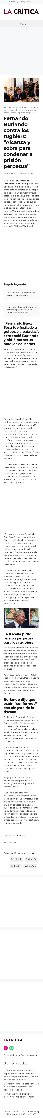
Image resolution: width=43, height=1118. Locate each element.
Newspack (12, 1114)
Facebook (16, 859)
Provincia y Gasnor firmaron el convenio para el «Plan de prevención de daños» (21, 310)
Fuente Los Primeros (14, 835)
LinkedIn (15, 866)
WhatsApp (30, 866)
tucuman (12, 842)
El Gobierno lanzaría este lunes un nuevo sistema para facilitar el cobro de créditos (21, 1087)
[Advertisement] (21, 50)
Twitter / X (31, 859)
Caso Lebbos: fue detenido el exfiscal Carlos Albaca (21, 294)
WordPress (24, 1114)
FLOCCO (23, 1111)
